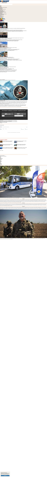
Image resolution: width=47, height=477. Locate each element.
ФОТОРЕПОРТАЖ (2, 16)
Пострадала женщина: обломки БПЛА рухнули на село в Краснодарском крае (7, 199)
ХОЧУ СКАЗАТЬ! (2, 17)
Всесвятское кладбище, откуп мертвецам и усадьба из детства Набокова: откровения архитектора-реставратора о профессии (13, 30)
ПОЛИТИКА (1, 13)
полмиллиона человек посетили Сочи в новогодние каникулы (14, 106)
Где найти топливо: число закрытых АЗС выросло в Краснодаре (25, 201)
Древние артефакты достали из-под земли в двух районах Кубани (23, 204)
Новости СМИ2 (1, 150)
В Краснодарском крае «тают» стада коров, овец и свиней (12, 204)
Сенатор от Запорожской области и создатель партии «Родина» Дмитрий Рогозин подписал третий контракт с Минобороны (11, 238)
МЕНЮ (0, 5)
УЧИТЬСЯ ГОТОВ (3, 19)
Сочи (0, 79)
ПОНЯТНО (5, 475)
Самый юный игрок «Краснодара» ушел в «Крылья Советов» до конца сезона (8, 208)
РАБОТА (4, 18)
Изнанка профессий (2, 22)
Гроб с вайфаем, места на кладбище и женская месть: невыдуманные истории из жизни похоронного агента (11, 31)
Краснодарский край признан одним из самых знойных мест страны (40, 199)
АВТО (0, 6)
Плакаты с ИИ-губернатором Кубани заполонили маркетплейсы (21, 208)
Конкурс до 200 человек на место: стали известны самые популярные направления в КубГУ (9, 49)
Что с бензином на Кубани (2, 60)
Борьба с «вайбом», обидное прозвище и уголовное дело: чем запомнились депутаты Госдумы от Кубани (11, 39)
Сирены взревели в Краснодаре (31, 199)
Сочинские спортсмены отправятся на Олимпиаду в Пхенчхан (6, 120)
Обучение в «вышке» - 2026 (3, 41)
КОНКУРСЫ (1, 8)
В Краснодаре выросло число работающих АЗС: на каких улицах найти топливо (8, 69)
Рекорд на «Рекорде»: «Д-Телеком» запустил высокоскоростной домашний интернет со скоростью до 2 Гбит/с (32, 238)
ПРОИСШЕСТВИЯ (2, 14)
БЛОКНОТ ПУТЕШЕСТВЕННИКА (3, 7)
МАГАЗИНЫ (3, 21)
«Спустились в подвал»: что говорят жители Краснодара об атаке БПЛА (21, 199)
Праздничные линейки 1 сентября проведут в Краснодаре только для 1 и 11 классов (37, 204)
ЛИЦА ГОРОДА (1, 10)
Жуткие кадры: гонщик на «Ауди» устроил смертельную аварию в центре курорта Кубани (11, 201)
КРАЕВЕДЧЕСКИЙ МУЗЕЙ (3, 9)
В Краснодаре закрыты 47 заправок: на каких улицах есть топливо (7, 68)
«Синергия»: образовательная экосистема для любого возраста (33, 208)
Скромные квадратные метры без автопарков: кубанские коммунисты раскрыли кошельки (9, 40)
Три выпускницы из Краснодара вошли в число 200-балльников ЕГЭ (7, 50)
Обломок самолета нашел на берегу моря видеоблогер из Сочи (6, 121)
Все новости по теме (2, 29)
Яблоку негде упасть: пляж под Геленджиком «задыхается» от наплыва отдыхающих (9, 59)
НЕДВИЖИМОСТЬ (2, 11)
